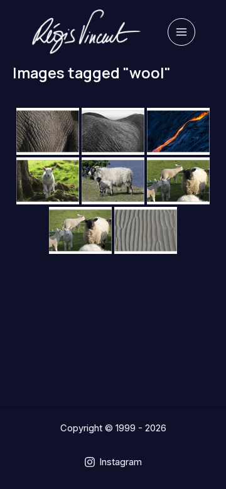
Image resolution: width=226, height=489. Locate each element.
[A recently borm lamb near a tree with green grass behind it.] (47, 180)
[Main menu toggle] (181, 32)
